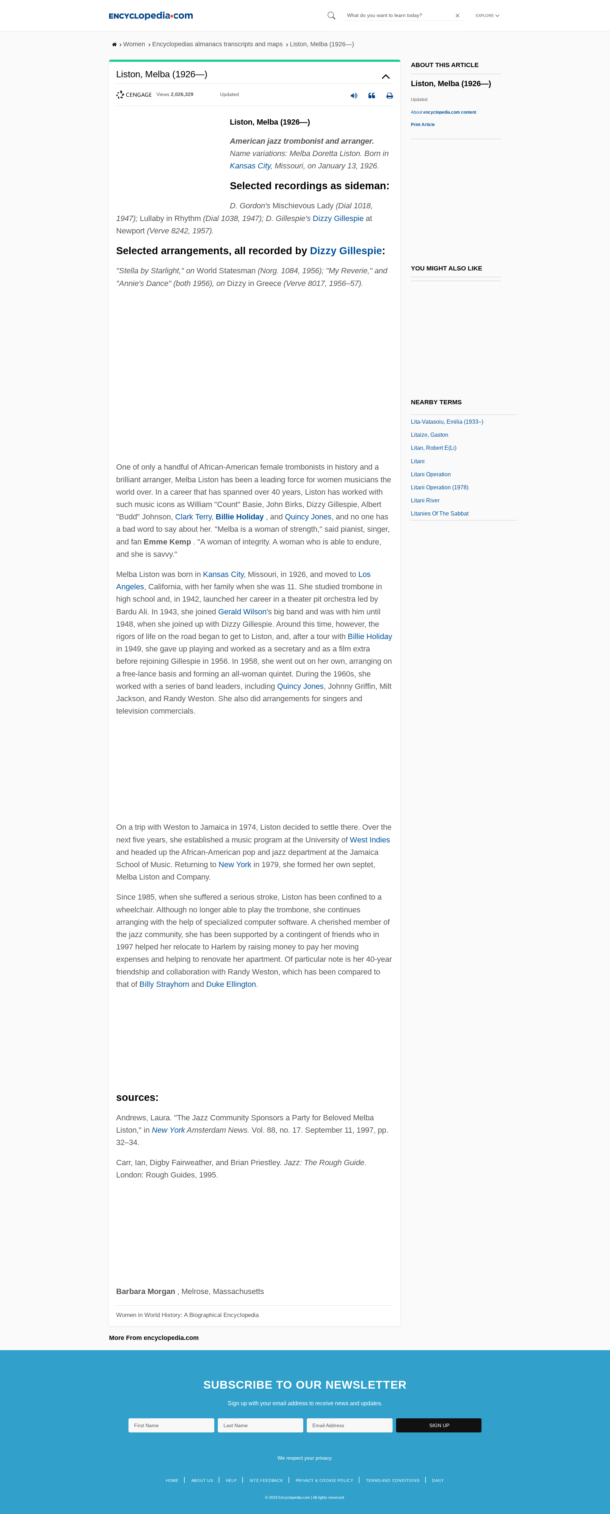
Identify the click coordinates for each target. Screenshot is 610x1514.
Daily (438, 1480)
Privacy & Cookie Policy (324, 1480)
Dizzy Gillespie (338, 218)
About (443, 112)
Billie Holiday (240, 516)
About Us (202, 1480)
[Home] (151, 15)
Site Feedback (266, 1480)
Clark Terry (193, 516)
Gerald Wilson (242, 611)
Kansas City (250, 165)
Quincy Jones (308, 516)
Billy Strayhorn (164, 984)
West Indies (370, 839)
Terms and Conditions (393, 1480)
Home (172, 1480)
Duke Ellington (231, 984)
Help (231, 1480)
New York (235, 864)
